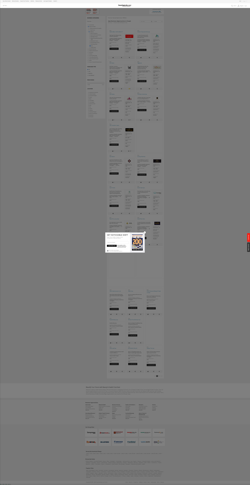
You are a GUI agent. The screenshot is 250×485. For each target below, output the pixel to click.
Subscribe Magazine (137, 249)
